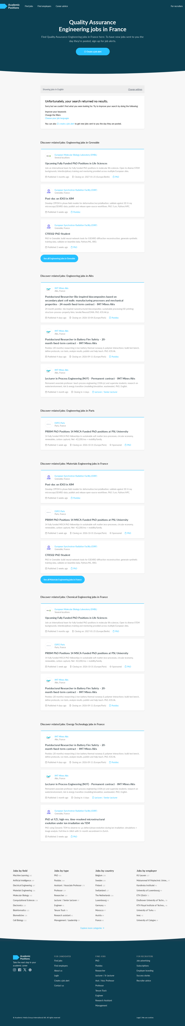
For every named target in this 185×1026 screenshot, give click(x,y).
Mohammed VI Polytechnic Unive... (153, 880)
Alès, (57, 290)
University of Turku (146, 910)
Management (101, 1005)
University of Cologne (147, 920)
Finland (100, 885)
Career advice (62, 6)
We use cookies (147, 1017)
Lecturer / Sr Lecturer (104, 975)
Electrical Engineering (24, 885)
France (67, 192)
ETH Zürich (143, 895)
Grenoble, (59, 192)
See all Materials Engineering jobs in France (63, 579)
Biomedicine (20, 915)
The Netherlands (104, 895)
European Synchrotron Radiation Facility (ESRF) (76, 189)
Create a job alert (94, 51)
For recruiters (177, 6)
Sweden (100, 880)
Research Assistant (103, 1000)
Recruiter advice (144, 980)
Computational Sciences (25, 900)
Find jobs (29, 6)
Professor (60, 890)
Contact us (59, 985)
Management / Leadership (67, 920)
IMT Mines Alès (61, 288)
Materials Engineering (24, 890)
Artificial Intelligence (23, 880)
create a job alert (66, 123)
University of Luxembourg (149, 890)
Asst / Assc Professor (104, 980)
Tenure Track (61, 910)
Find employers (44, 6)
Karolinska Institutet (147, 885)
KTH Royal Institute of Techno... (152, 905)
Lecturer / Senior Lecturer (105, 391)
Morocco (100, 910)
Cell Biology (19, 920)
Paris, (57, 425)
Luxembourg (102, 900)
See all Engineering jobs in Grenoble (59, 258)
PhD (117, 176)
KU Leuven (143, 875)
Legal (138, 1017)
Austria (99, 915)
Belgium (100, 875)
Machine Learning (22, 875)
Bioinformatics (21, 910)
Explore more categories (91, 928)
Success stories (143, 975)
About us (58, 970)
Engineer (59, 905)
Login (56, 975)
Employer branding (145, 970)
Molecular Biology (22, 895)
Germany (100, 905)
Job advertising (143, 960)
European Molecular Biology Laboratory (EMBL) (76, 154)
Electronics (19, 905)
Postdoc (77, 211)
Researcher (60, 895)
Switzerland (102, 890)
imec (140, 915)
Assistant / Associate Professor (69, 885)
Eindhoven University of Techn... (152, 900)
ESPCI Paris (60, 422)
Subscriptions (143, 965)
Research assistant (63, 915)
